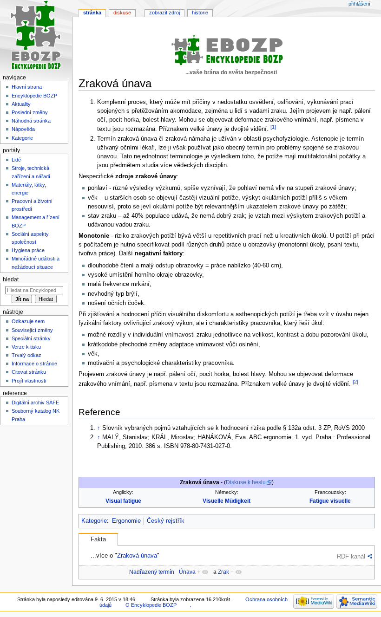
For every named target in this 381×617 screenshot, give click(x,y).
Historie (200, 12)
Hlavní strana (27, 87)
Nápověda (23, 129)
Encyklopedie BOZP (34, 95)
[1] (273, 127)
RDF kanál (351, 556)
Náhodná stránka (31, 120)
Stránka (92, 12)
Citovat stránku (29, 372)
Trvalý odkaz (26, 355)
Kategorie (94, 521)
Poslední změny (30, 112)
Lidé (16, 159)
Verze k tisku (26, 347)
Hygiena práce (28, 250)
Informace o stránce (34, 363)
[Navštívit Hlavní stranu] (36, 36)
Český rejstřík (165, 521)
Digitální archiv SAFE (35, 402)
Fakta (98, 539)
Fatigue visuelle (330, 501)
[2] (355, 381)
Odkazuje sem (28, 321)
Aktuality (21, 104)
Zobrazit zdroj (164, 12)
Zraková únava (137, 555)
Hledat (11, 279)
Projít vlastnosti (29, 380)
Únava (187, 572)
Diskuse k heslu (246, 482)
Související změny (32, 330)
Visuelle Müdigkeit (226, 501)
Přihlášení (359, 3)
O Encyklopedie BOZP (151, 605)
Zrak (223, 572)
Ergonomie (126, 521)
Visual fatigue (123, 501)
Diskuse (122, 12)
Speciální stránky (31, 338)
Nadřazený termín (151, 572)
